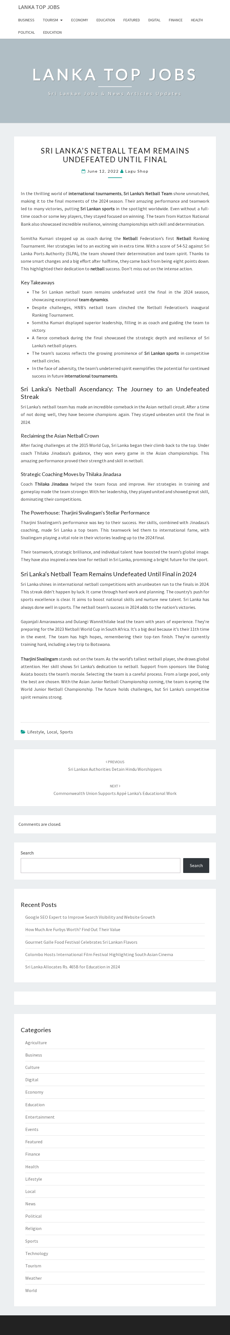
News (30, 1203)
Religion (33, 1228)
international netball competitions (91, 584)
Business (26, 19)
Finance (176, 19)
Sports (66, 732)
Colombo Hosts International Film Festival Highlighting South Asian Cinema (99, 954)
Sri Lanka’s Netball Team (148, 193)
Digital (154, 19)
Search (27, 853)
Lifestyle (35, 732)
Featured (131, 19)
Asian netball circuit (165, 407)
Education (105, 19)
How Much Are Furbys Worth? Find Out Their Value (72, 929)
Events (31, 1129)
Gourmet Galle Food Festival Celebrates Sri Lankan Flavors (81, 942)
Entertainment (40, 1117)
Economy (79, 19)
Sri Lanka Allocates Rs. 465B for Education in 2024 (72, 967)
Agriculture (36, 1042)
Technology (36, 1253)
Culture (32, 1067)
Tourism (50, 19)
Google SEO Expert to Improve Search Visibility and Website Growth (90, 917)
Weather (33, 1278)
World (31, 1290)
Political (26, 32)
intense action (178, 268)
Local (52, 732)
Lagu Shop (137, 171)
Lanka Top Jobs (38, 6)
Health (197, 19)
